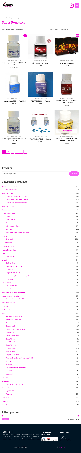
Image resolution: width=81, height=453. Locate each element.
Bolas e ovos (6, 210)
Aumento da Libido (12, 323)
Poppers (5, 378)
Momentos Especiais (9, 302)
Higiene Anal (10, 391)
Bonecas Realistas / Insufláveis (16, 299)
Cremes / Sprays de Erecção (15, 329)
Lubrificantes (6, 283)
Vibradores (9, 229)
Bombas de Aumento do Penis (16, 196)
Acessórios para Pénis (9, 187)
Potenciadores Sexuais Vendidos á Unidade (20, 358)
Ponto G (8, 223)
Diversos (5, 236)
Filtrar (5, 419)
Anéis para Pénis (11, 190)
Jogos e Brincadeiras (9, 250)
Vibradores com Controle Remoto (17, 232)
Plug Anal (9, 394)
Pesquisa (74, 174)
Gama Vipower (11, 345)
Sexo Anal (5, 388)
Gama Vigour (10, 339)
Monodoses (10, 289)
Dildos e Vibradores (8, 213)
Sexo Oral (5, 398)
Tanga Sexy (10, 279)
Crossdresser (10, 256)
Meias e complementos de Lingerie (18, 276)
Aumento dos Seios (8, 206)
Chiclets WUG (10, 326)
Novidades (5, 306)
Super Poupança (7, 405)
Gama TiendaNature (13, 336)
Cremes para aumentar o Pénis (16, 203)
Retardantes (10, 361)
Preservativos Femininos (14, 384)
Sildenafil (9, 364)
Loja (7, 18)
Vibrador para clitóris (13, 226)
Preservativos (6, 381)
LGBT (4, 253)
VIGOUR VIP (12, 342)
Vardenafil (9, 374)
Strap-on (5, 401)
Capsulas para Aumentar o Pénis (17, 199)
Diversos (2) (10, 239)
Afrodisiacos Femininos (14, 316)
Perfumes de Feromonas (10, 310)
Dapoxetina (10, 332)
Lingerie (4, 260)
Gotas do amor (11, 348)
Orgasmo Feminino (12, 355)
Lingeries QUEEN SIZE (13, 273)
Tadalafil (9, 371)
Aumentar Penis (7, 193)
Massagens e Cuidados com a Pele (13, 292)
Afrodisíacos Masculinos (14, 320)
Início (3, 18)
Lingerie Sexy (10, 269)
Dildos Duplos (11, 220)
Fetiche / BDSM (7, 243)
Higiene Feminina (8, 246)
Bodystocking (10, 263)
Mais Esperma (10, 351)
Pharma (4, 313)
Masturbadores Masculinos (11, 296)
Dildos (8, 216)
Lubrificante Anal (11, 286)
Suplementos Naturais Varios (16, 368)
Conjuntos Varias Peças (14, 266)
